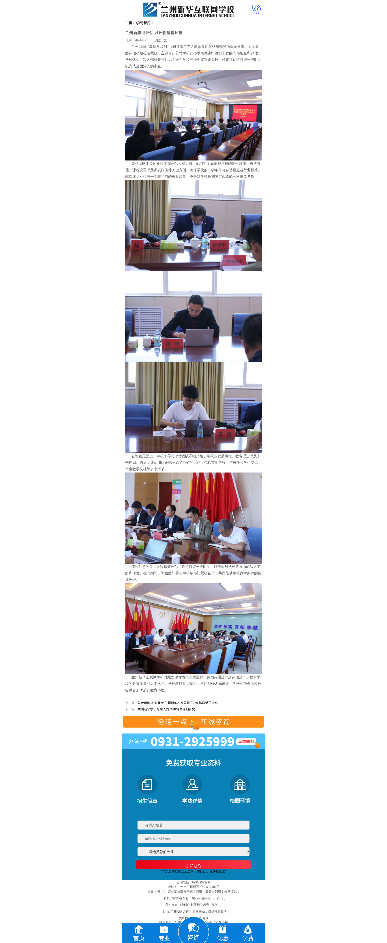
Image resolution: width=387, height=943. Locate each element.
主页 (128, 23)
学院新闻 (143, 23)
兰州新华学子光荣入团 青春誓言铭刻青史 (166, 709)
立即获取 (193, 866)
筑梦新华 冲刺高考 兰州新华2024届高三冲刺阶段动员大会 (178, 703)
